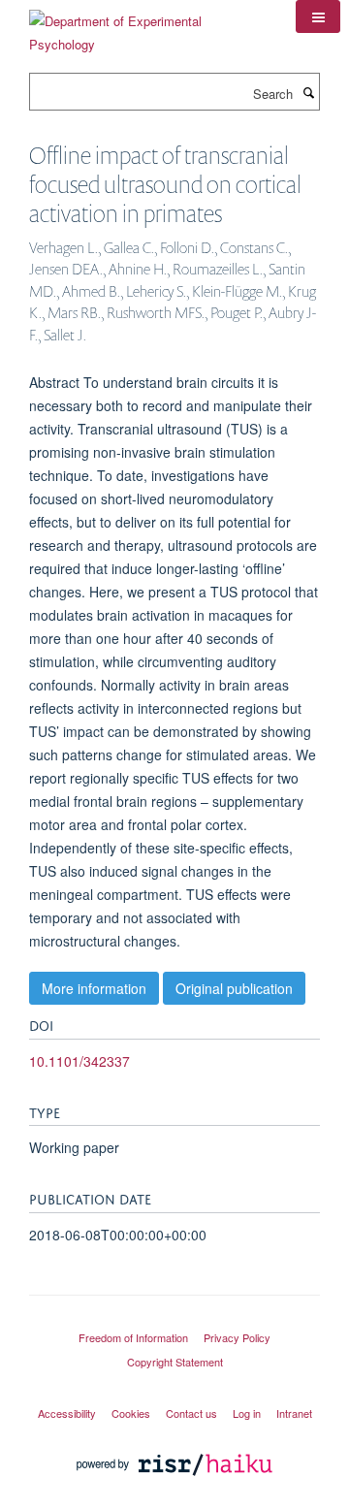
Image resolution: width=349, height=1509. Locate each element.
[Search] (308, 92)
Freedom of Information (133, 1337)
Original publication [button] (234, 988)
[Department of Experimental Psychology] (148, 25)
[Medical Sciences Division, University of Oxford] (174, 1320)
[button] (318, 16)
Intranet (294, 1413)
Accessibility (67, 1413)
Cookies (130, 1413)
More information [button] (94, 988)
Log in (247, 1413)
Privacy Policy (237, 1337)
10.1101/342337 (79, 1061)
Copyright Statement (175, 1361)
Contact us (191, 1413)
